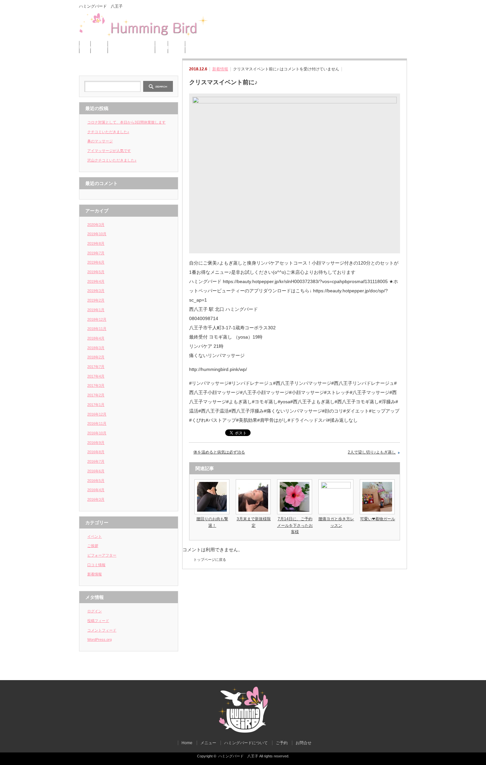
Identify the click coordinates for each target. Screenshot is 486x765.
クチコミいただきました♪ (108, 132)
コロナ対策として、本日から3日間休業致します (126, 122)
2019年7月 (95, 253)
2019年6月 (95, 262)
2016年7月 (95, 461)
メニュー (99, 47)
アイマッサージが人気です (109, 151)
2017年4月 (95, 376)
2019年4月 (95, 281)
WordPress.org (99, 639)
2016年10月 (96, 433)
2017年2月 (95, 395)
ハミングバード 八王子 (238, 756)
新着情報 (220, 69)
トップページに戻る (209, 560)
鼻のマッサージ (100, 141)
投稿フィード (98, 621)
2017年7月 (95, 367)
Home (85, 47)
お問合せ (176, 47)
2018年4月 (95, 338)
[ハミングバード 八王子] (243, 731)
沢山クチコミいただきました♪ (112, 160)
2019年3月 (95, 291)
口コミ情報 (96, 565)
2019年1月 (95, 310)
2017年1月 (95, 405)
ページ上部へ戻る (480, 666)
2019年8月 (95, 243)
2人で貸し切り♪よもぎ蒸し (372, 452)
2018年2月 (95, 357)
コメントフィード (101, 630)
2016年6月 (95, 471)
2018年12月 (96, 319)
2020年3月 (95, 225)
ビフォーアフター (101, 555)
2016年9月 (95, 443)
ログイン (94, 611)
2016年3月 (95, 499)
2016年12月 (96, 414)
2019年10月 (96, 234)
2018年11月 (96, 329)
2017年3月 (95, 385)
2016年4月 (95, 490)
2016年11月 (96, 423)
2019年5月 (95, 272)
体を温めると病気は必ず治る (219, 452)
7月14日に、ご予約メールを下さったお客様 (295, 525)
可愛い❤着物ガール (377, 519)
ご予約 (161, 47)
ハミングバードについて (131, 47)
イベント (94, 536)
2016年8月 (95, 452)
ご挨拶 (92, 546)
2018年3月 (95, 348)
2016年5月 (95, 481)
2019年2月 (95, 300)
